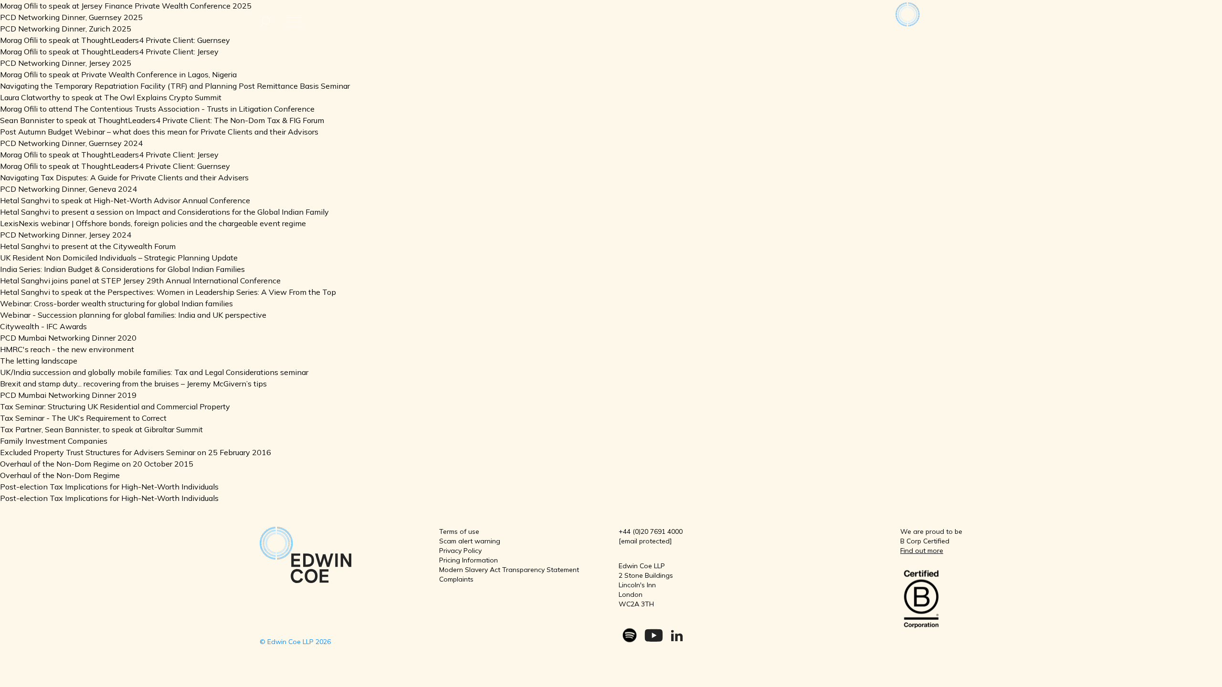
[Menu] (265, 22)
